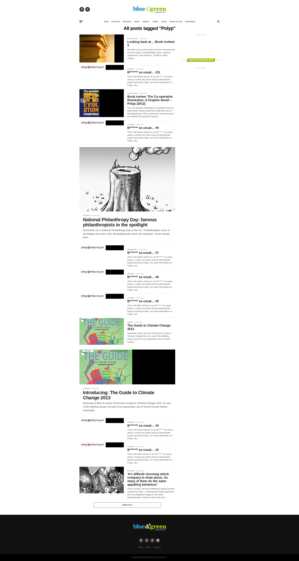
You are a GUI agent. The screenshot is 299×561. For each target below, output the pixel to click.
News (106, 22)
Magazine (127, 22)
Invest (137, 22)
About (148, 547)
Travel (155, 22)
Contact (157, 547)
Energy (146, 22)
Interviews (190, 22)
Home (140, 547)
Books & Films (176, 22)
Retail (164, 22)
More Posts (127, 505)
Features (115, 22)
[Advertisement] (201, 46)
